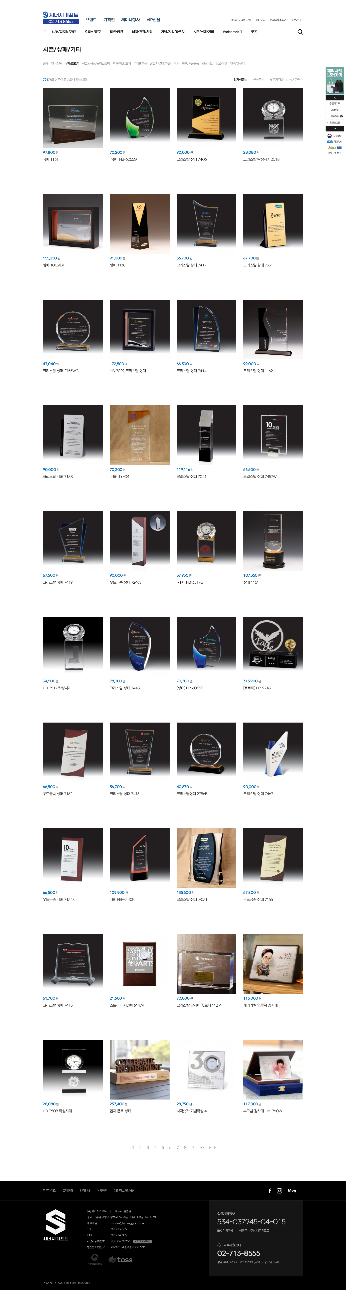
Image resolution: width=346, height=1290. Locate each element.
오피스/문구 (93, 32)
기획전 (109, 20)
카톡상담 (335, 116)
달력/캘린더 (237, 63)
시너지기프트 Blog (292, 1190)
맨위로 (335, 97)
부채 (176, 63)
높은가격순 (296, 79)
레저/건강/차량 (142, 32)
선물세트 (207, 63)
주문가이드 (297, 19)
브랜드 (91, 20)
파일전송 (335, 110)
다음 (209, 1147)
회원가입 (246, 19)
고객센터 (68, 1190)
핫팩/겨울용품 (190, 63)
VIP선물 (153, 20)
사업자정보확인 (142, 1241)
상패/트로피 (72, 63)
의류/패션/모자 (122, 63)
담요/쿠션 (221, 63)
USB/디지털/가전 (64, 32)
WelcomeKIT (232, 32)
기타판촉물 (140, 63)
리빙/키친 (116, 32)
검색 (300, 32)
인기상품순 (240, 79)
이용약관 (102, 1190)
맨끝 (215, 1147)
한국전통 (56, 63)
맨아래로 (335, 128)
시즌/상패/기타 (204, 32)
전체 (45, 63)
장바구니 (260, 19)
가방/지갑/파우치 (172, 32)
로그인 (234, 19)
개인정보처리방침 (124, 1190)
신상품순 (258, 79)
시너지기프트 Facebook (270, 1190)
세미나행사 (130, 20)
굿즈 (254, 32)
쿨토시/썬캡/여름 (160, 63)
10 (201, 1148)
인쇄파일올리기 (278, 19)
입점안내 (85, 1190)
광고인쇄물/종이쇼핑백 (96, 63)
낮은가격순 (277, 79)
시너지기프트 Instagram (279, 1190)
